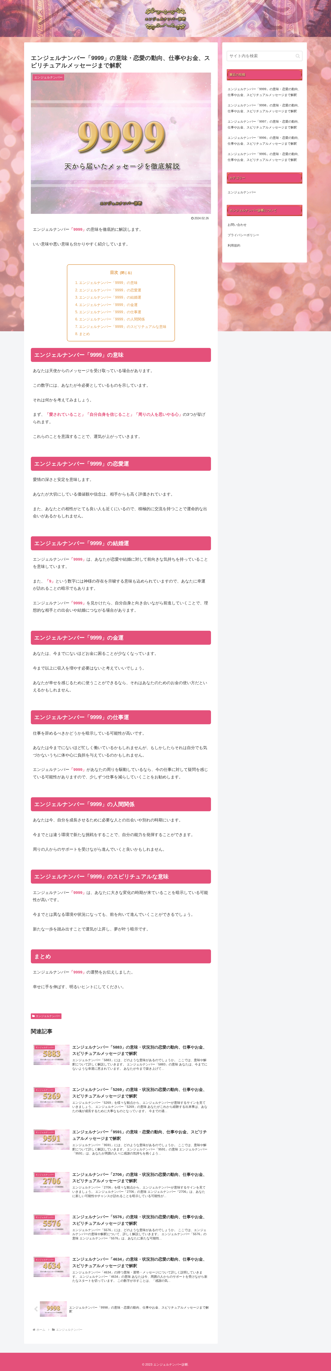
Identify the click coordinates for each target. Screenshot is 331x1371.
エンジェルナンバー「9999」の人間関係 (112, 319)
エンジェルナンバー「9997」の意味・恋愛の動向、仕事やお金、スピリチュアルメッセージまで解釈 (264, 124)
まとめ (84, 334)
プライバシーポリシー (243, 235)
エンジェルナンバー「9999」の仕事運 (110, 312)
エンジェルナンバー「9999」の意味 (108, 283)
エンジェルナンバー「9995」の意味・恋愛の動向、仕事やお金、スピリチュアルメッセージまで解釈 (264, 157)
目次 (114, 272)
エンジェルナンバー (48, 1016)
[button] (298, 56)
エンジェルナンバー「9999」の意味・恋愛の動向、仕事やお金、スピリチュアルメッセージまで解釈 (264, 92)
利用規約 (234, 245)
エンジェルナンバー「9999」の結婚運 (110, 297)
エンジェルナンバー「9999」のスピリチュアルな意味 (122, 326)
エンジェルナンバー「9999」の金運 (108, 305)
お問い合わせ (237, 224)
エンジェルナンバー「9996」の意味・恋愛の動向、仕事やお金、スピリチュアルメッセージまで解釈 (264, 140)
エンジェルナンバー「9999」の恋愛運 (110, 290)
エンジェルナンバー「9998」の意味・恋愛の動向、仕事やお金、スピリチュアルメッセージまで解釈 (264, 108)
